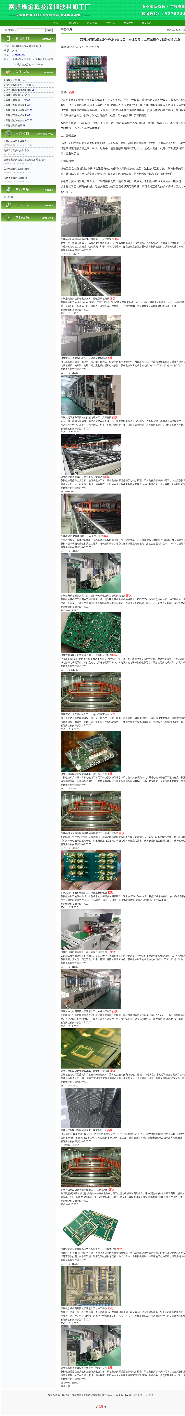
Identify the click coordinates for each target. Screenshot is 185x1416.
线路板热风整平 (14, 125)
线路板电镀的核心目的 (15, 177)
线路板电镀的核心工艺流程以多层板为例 (24, 159)
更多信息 (65, 1386)
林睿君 (149, 1394)
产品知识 (110, 23)
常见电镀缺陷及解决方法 (16, 141)
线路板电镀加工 (14, 79)
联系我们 (147, 23)
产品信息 (74, 23)
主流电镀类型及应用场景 (16, 168)
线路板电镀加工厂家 (16, 95)
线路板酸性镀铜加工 (16, 105)
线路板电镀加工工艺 (16, 100)
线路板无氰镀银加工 (16, 115)
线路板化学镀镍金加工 (17, 120)
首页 (55, 23)
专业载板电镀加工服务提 (18, 85)
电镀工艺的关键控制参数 (16, 150)
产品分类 (92, 23)
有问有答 (128, 23)
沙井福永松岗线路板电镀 (18, 90)
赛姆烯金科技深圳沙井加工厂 (76, 250)
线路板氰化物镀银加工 (17, 110)
